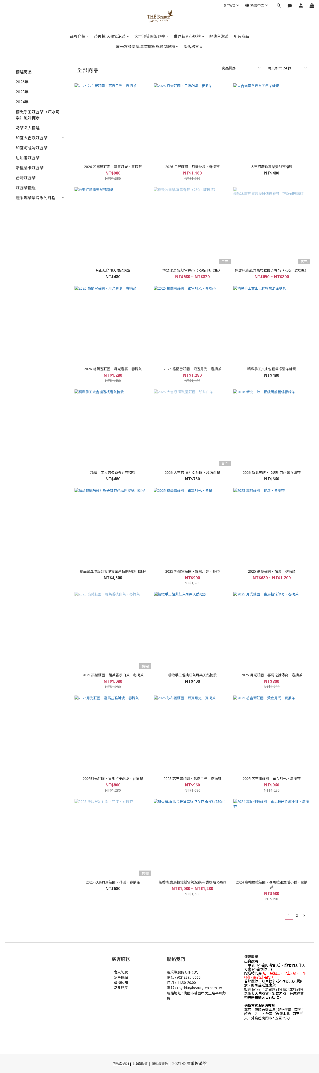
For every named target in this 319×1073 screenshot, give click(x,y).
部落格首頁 (193, 46)
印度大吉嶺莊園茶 (32, 138)
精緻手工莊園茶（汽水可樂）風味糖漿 (38, 115)
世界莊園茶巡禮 (187, 36)
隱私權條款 (160, 1064)
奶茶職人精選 (28, 128)
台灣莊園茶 (26, 177)
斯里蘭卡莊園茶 (30, 168)
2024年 (22, 102)
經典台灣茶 (219, 36)
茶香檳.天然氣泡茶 (110, 36)
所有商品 (241, 36)
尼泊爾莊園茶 (28, 158)
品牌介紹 (77, 36)
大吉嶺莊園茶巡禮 (149, 36)
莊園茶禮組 (26, 187)
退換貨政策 (139, 1064)
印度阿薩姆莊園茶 (32, 148)
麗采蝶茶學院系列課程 (36, 197)
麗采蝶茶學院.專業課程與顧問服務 (145, 46)
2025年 (22, 92)
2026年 (22, 82)
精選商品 (24, 72)
